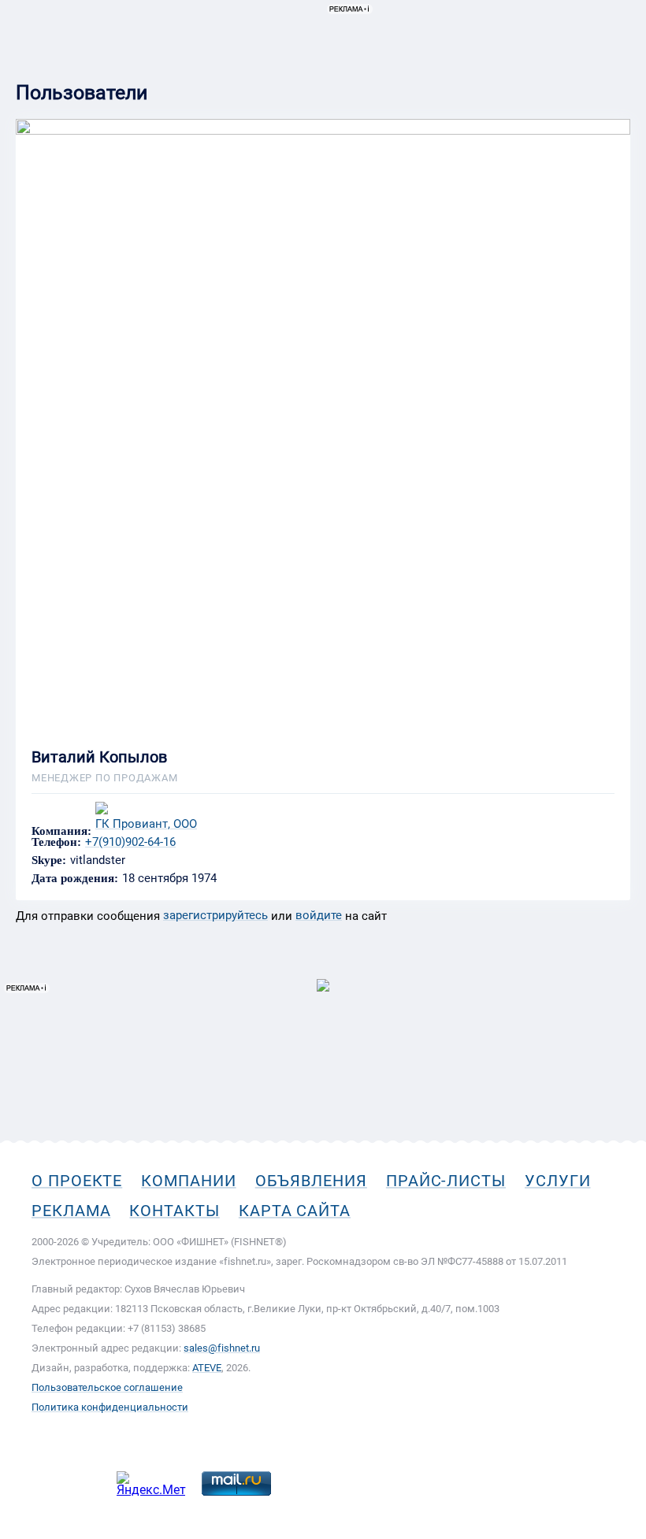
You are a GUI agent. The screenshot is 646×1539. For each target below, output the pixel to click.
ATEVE (206, 1368)
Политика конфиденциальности (110, 1407)
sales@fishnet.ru (222, 1348)
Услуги (558, 1180)
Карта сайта (295, 1210)
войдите (318, 915)
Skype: (49, 860)
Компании (188, 1180)
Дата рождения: (75, 878)
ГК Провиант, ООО (146, 824)
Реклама (71, 1210)
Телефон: (56, 842)
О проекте (77, 1180)
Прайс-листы (446, 1180)
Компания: (61, 831)
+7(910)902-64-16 (130, 842)
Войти (613, 84)
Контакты (174, 1210)
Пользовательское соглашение (107, 1387)
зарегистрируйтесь (215, 915)
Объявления (311, 1180)
